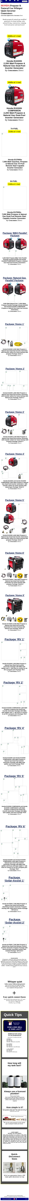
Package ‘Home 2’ (15, 368)
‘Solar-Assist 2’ (15, 922)
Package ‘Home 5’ (14, 500)
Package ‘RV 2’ (13, 682)
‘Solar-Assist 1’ (14, 880)
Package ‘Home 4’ (14, 454)
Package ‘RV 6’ (15, 826)
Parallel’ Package (14, 280)
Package (14, 235)
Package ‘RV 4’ (14, 728)
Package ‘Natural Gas (14, 278)
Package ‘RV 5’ (14, 776)
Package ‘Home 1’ (14, 324)
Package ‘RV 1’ (14, 639)
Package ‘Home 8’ (14, 553)
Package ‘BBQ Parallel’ (15, 233)
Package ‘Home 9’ (14, 595)
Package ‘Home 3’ (14, 412)
